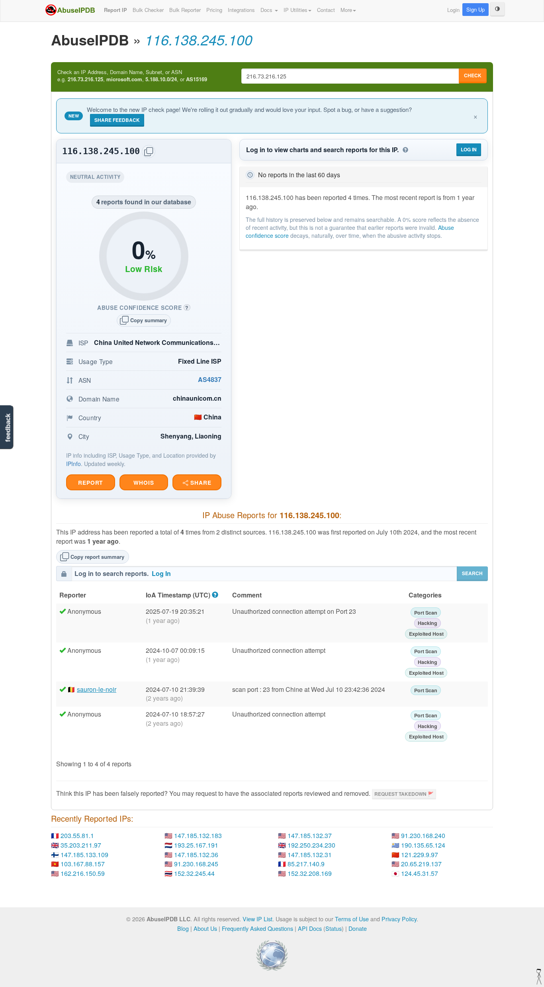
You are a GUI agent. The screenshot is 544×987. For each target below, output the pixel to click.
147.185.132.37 (310, 835)
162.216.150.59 (83, 873)
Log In (469, 149)
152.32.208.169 (310, 873)
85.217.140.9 (306, 863)
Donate (357, 928)
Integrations (241, 10)
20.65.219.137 (421, 863)
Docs (267, 10)
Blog (183, 928)
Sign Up (475, 9)
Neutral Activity (97, 177)
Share (200, 482)
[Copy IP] (148, 151)
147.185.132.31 (310, 854)
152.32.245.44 (194, 873)
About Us (205, 928)
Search (472, 573)
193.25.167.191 (196, 845)
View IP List (257, 919)
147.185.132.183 (198, 835)
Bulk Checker (148, 10)
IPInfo (73, 464)
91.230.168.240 (423, 835)
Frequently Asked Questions (257, 928)
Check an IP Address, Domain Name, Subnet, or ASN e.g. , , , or (132, 76)
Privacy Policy (399, 919)
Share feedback (117, 119)
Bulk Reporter (185, 10)
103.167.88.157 (83, 863)
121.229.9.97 (419, 854)
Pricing (214, 10)
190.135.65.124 (423, 845)
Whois (143, 482)
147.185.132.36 (196, 854)
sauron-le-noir (96, 689)
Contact (326, 10)
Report (90, 482)
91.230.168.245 (196, 863)
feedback (8, 428)
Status (333, 928)
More (346, 10)
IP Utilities (295, 10)
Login (453, 10)
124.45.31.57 (419, 873)
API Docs (310, 928)
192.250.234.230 (311, 845)
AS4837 (209, 379)
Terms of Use (352, 919)
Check (472, 75)
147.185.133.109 (84, 854)
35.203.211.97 (81, 845)
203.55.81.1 (77, 835)
